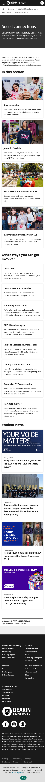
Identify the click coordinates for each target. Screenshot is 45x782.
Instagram (6, 698)
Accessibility (17, 759)
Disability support (8, 655)
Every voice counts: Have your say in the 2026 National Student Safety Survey (22, 463)
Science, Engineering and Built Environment (33, 658)
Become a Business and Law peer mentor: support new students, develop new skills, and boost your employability (21, 510)
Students (22, 3)
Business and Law (31, 652)
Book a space (7, 672)
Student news (7, 689)
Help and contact (8, 675)
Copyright (27, 759)
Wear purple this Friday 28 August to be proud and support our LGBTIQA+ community (21, 600)
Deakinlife (22, 724)
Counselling (6, 652)
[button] (3, 2)
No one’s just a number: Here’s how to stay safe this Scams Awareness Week (22, 555)
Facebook (5, 695)
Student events (7, 692)
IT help (27, 675)
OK (23, 778)
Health (27, 655)
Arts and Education (31, 648)
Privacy (15, 762)
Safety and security (31, 672)
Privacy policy (17, 772)
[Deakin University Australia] (11, 3)
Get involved (6, 12)
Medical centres (8, 648)
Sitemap (5, 759)
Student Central (30, 669)
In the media (6, 701)
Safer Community (8, 658)
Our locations (29, 678)
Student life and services (27, 9)
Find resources (7, 669)
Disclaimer (6, 762)
